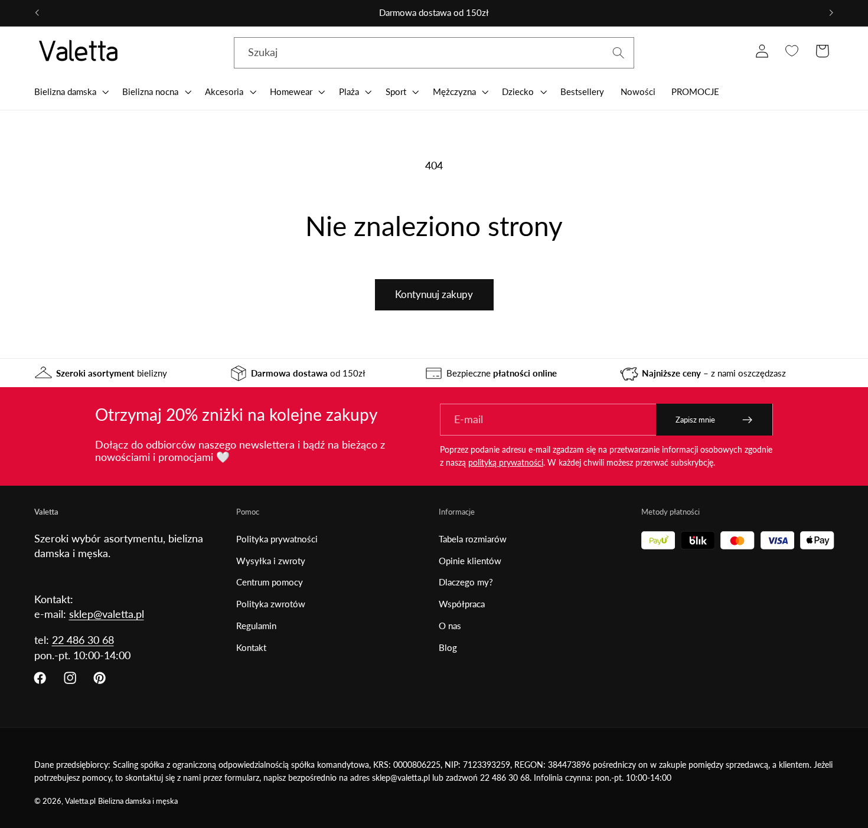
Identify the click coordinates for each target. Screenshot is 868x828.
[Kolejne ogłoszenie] (831, 13)
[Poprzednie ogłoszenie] (37, 13)
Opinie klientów (470, 560)
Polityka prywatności (277, 539)
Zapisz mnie (695, 419)
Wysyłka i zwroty (270, 560)
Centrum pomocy (269, 582)
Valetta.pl (80, 801)
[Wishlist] (792, 51)
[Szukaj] (618, 53)
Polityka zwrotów (270, 603)
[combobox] (434, 53)
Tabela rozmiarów (473, 539)
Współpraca (462, 603)
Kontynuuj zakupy (434, 294)
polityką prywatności (505, 462)
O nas (450, 625)
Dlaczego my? (466, 582)
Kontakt (251, 647)
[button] (70, 91)
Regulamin (256, 625)
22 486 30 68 (83, 639)
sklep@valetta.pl (106, 613)
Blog (448, 647)
